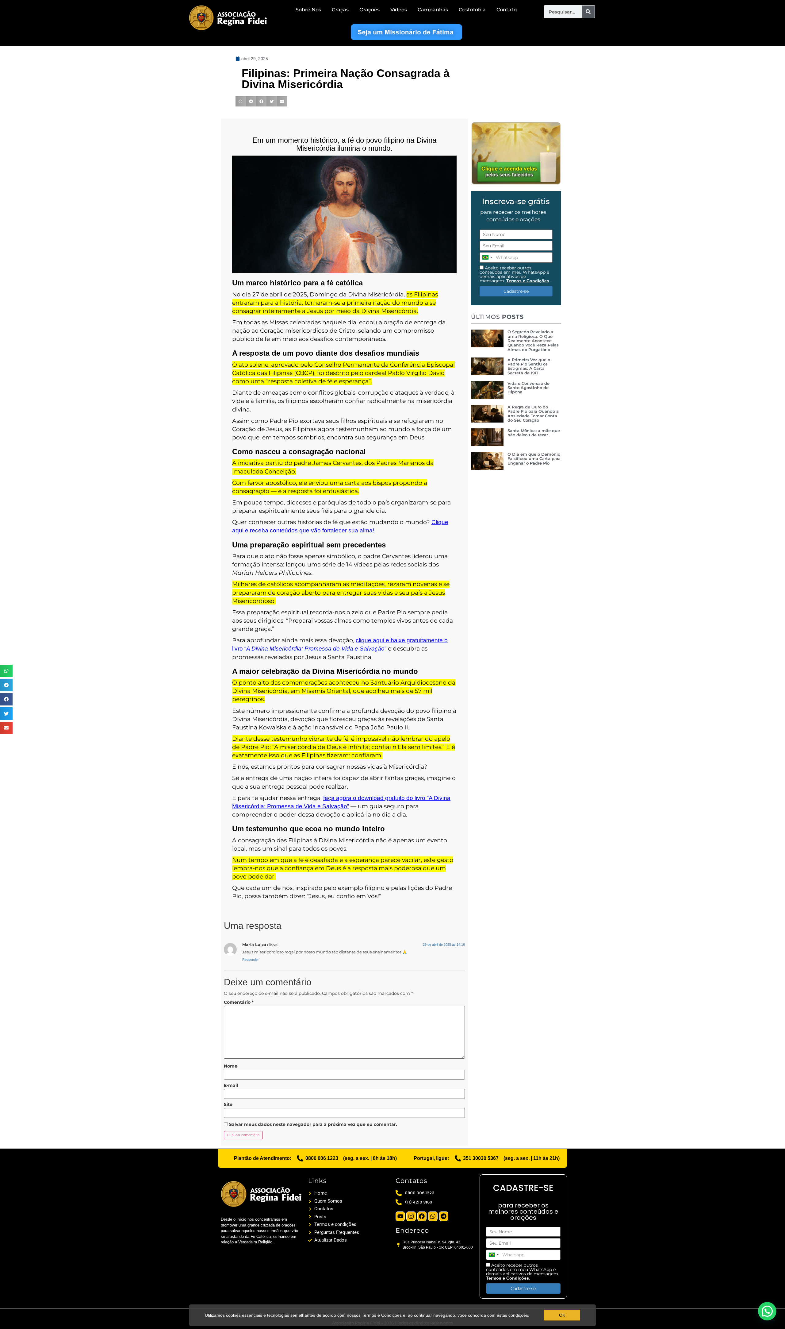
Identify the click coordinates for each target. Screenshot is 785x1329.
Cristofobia (472, 10)
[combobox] (487, 257)
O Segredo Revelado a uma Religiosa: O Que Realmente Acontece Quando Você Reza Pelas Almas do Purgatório (533, 340)
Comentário (239, 1002)
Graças (340, 10)
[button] (6, 671)
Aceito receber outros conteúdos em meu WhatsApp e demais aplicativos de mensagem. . (515, 274)
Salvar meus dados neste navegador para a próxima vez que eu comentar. (313, 1124)
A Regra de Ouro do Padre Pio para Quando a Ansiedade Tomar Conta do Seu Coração (533, 413)
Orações (369, 10)
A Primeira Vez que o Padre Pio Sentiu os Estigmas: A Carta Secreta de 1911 (528, 366)
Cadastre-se (516, 291)
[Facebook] (422, 1216)
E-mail (231, 1085)
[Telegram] (443, 1216)
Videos (398, 10)
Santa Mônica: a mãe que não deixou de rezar (533, 432)
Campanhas (433, 10)
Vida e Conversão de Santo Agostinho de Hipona (528, 388)
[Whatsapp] (432, 1216)
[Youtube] (400, 1216)
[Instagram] (410, 1216)
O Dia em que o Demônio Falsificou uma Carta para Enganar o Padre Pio (534, 459)
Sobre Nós (308, 10)
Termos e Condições (527, 280)
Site (228, 1104)
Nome (230, 1066)
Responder (250, 959)
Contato (506, 10)
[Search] (588, 12)
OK (562, 1315)
